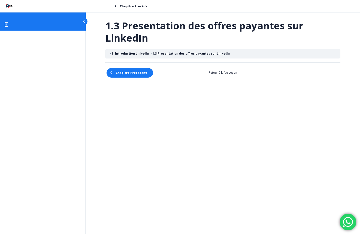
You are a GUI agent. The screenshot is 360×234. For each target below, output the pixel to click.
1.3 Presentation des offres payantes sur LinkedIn (191, 53)
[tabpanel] (222, 66)
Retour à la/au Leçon (223, 72)
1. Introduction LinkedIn (130, 53)
